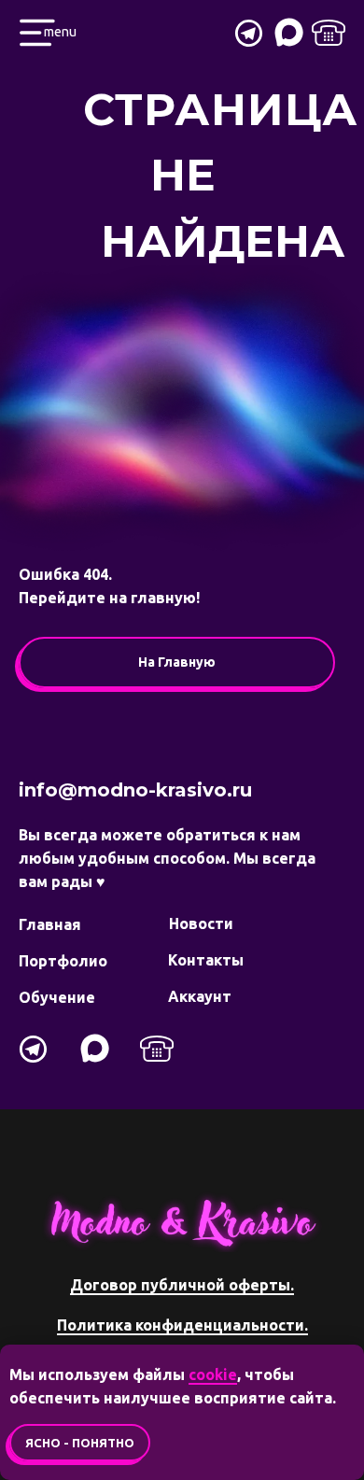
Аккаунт (199, 996)
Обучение (57, 997)
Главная (50, 924)
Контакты (206, 959)
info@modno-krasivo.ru (135, 790)
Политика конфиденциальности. (182, 1325)
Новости (201, 923)
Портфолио (63, 960)
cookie (213, 1374)
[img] (328, 32)
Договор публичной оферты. (182, 1284)
